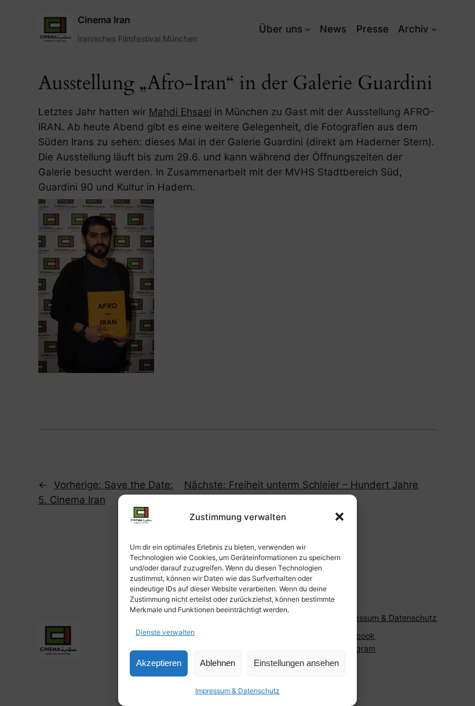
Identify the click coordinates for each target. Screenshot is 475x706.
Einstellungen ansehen (296, 663)
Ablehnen (217, 663)
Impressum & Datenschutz (237, 690)
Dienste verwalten (165, 632)
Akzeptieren (158, 663)
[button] (339, 516)
